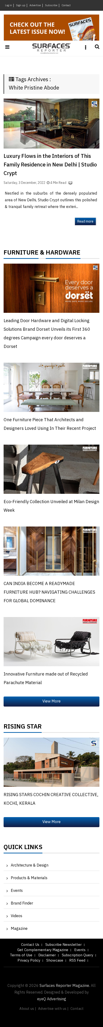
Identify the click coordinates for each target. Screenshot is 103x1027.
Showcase (54, 960)
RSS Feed (77, 960)
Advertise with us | (53, 1009)
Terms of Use (21, 955)
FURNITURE (21, 254)
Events (17, 891)
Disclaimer (47, 955)
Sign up (20, 5)
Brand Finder (22, 903)
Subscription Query (77, 955)
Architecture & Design (29, 865)
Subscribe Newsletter (63, 945)
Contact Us (30, 945)
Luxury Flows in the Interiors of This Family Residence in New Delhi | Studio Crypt (50, 165)
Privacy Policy (28, 960)
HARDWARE (63, 254)
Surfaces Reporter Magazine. (65, 986)
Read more (85, 221)
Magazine (19, 929)
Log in (8, 5)
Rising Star (23, 728)
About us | (27, 1009)
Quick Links (23, 848)
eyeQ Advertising (51, 999)
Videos (16, 916)
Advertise (35, 5)
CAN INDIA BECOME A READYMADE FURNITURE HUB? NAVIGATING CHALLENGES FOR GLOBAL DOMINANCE (49, 592)
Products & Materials (29, 878)
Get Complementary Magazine (42, 950)
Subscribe (51, 5)
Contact (66, 5)
